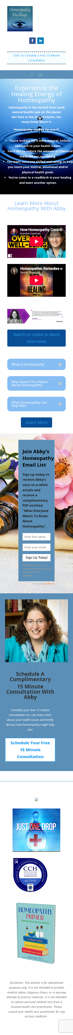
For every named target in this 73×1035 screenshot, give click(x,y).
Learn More (36, 422)
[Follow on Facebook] (32, 40)
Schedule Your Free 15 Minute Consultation (30, 749)
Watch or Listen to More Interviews (36, 338)
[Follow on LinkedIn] (40, 40)
